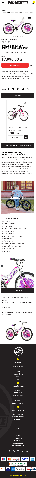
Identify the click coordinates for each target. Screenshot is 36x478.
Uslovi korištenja (18, 414)
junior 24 (21, 12)
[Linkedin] (18, 451)
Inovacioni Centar (18, 395)
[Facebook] (9, 451)
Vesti (18, 376)
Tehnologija (18, 393)
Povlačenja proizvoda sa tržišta (18, 422)
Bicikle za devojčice (18, 446)
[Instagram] (14, 451)
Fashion (18, 435)
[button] (13, 37)
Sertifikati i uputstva (18, 403)
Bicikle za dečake (18, 443)
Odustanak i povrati (18, 416)
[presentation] (4, 26)
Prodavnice (18, 400)
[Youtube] (27, 451)
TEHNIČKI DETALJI (25, 146)
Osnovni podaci (18, 366)
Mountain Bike (18, 438)
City (18, 433)
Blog (18, 379)
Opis (7, 146)
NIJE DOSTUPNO (15, 65)
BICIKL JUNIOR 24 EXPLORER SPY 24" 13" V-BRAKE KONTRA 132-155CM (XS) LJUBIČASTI (18, 130)
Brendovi (18, 398)
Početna (4, 10)
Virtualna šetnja (18, 374)
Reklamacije (18, 419)
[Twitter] (22, 451)
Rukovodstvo (18, 369)
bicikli (4, 12)
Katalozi (18, 390)
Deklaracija (14, 146)
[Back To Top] (30, 472)
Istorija (18, 371)
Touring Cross (18, 440)
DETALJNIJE (16, 137)
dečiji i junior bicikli (12, 12)
